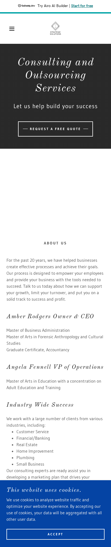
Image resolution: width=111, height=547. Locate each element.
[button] (8, 28)
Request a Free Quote (55, 129)
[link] (56, 28)
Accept (55, 534)
